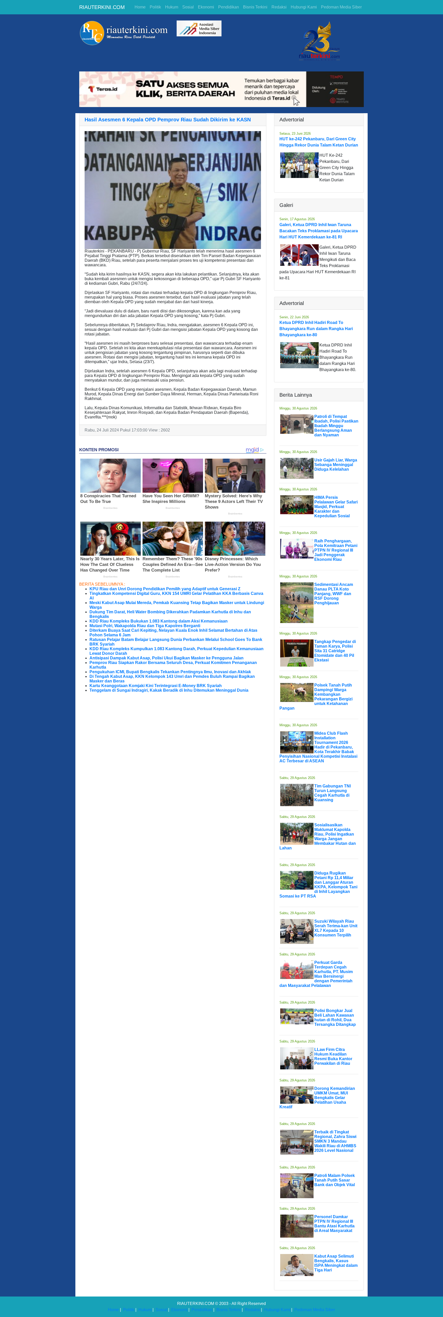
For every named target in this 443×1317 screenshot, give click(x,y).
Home (140, 7)
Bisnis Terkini (255, 7)
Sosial (188, 7)
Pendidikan (228, 7)
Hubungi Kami (304, 7)
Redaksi (279, 7)
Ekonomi (206, 7)
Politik (155, 7)
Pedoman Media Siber (341, 7)
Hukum (171, 7)
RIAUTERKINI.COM (102, 7)
